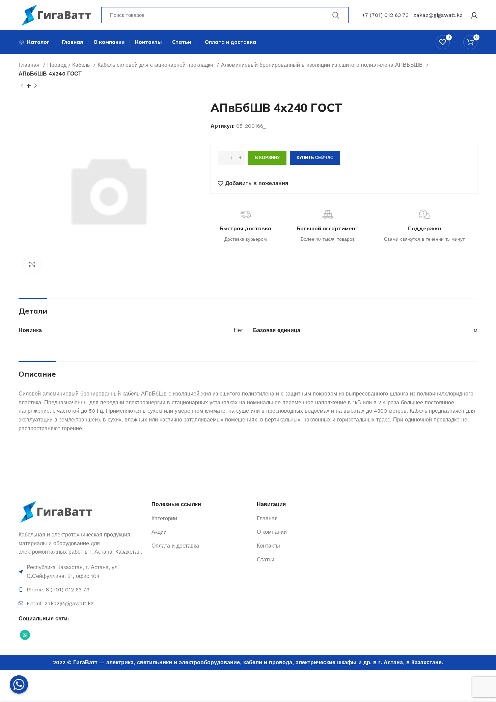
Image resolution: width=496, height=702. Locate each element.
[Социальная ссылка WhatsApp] (25, 635)
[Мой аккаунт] (474, 15)
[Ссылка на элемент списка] (82, 571)
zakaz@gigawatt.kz (438, 15)
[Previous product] (22, 86)
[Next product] (35, 86)
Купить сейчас (315, 157)
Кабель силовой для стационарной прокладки (156, 65)
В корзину (267, 157)
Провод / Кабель (69, 65)
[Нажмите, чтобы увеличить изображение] (32, 264)
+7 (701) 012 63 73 (385, 15)
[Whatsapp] (19, 684)
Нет (238, 330)
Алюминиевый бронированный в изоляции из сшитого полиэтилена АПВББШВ (322, 65)
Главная (30, 65)
